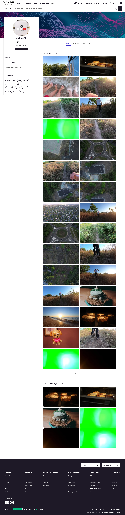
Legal (6, 479)
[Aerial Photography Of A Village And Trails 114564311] (61, 275)
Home (68, 43)
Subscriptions (72, 485)
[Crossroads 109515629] (61, 233)
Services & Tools (95, 488)
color (7, 87)
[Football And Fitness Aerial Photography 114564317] (61, 192)
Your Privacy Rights (113, 509)
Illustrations (28, 492)
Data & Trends (94, 485)
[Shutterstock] (92, 512)
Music (26, 479)
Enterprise (71, 488)
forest (13, 80)
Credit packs (71, 482)
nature (26, 80)
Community (116, 472)
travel (21, 91)
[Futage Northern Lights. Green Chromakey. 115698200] (61, 129)
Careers (7, 482)
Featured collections (50, 472)
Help (6, 488)
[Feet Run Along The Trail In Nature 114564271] (98, 254)
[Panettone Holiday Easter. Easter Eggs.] (61, 397)
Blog (113, 479)
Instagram (114, 485)
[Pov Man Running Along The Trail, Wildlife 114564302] (98, 233)
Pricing (96, 3)
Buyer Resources (74, 472)
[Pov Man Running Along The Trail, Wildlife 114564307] (98, 87)
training (23, 84)
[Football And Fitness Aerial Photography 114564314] (98, 192)
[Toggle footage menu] (22, 3)
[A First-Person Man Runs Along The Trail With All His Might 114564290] (61, 108)
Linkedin (114, 495)
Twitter (113, 488)
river (15, 91)
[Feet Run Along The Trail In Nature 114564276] (98, 338)
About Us (7, 476)
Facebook (114, 482)
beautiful (8, 91)
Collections (86, 43)
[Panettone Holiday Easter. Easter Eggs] (61, 418)
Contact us (8, 491)
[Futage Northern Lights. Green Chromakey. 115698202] (61, 359)
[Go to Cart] (121, 3)
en (78, 3)
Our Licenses (71, 479)
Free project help (72, 492)
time (26, 87)
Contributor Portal (95, 482)
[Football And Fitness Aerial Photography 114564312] (98, 171)
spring (16, 84)
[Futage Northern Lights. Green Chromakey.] (98, 418)
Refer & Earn (115, 476)
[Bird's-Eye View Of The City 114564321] (61, 213)
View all (55, 53)
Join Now (105, 3)
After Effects (28, 482)
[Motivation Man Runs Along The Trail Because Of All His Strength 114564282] (61, 296)
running (30, 84)
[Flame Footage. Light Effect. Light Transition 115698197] (98, 359)
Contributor (94, 472)
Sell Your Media (94, 476)
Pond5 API (93, 491)
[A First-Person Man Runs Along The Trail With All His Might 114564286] (61, 171)
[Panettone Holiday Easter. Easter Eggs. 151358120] (98, 317)
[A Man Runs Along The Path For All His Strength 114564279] (98, 213)
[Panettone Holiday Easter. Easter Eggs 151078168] (98, 296)
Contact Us (88, 3)
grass (20, 87)
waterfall (8, 84)
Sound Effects (44, 4)
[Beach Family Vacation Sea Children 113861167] (61, 87)
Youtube (114, 492)
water (19, 80)
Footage (27, 476)
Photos (27, 488)
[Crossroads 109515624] (98, 150)
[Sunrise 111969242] (61, 317)
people (14, 87)
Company (8, 472)
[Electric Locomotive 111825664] (61, 66)
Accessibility (8, 498)
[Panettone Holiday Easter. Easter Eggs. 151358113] (98, 66)
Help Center (8, 495)
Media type (29, 472)
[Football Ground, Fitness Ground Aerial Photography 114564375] (61, 150)
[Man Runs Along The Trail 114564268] (98, 108)
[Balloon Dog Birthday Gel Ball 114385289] (61, 338)
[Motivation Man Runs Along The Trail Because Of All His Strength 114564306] (98, 275)
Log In (115, 3)
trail (7, 80)
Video (18, 3)
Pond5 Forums (94, 479)
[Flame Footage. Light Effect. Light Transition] (61, 438)
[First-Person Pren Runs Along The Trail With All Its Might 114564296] (98, 129)
